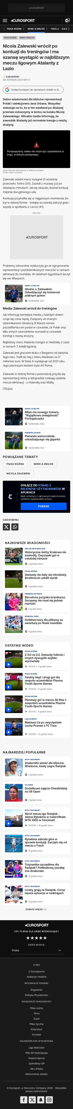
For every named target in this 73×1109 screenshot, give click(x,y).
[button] (5, 20)
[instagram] (49, 1099)
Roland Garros (37, 1058)
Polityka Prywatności (36, 995)
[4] (41, 938)
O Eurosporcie (37, 971)
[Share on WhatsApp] (14, 526)
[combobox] (36, 950)
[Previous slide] (4, 29)
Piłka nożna (10, 38)
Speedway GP (36, 1063)
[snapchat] (40, 1099)
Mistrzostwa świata (36, 1074)
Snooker (36, 1034)
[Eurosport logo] (23, 20)
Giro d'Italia (36, 1068)
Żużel (36, 1018)
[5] (45, 938)
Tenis (37, 1013)
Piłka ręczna (36, 1024)
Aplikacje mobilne (36, 976)
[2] (32, 938)
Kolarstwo (36, 1029)
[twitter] (32, 1099)
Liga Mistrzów (36, 1047)
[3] (36, 938)
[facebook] (23, 1099)
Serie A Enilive (27, 38)
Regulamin (37, 989)
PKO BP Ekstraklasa (37, 1053)
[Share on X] (6, 526)
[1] (28, 938)
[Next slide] (68, 29)
